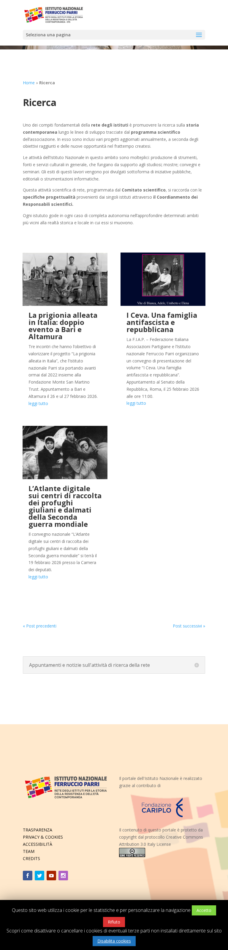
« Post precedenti (39, 626)
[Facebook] (27, 875)
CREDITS (31, 858)
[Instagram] (63, 875)
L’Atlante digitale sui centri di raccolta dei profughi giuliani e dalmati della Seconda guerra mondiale (65, 506)
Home (29, 82)
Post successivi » (189, 626)
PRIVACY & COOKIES (43, 837)
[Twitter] (39, 875)
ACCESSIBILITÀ (37, 844)
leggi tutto (38, 403)
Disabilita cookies (114, 941)
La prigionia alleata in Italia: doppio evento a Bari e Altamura (62, 325)
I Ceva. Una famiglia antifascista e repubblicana (161, 322)
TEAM (28, 851)
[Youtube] (51, 875)
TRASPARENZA (37, 830)
